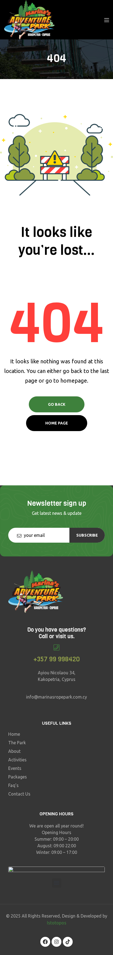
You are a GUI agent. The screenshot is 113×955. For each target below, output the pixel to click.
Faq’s (13, 785)
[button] (56, 883)
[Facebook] (45, 942)
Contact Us (19, 793)
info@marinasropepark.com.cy (56, 696)
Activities (17, 759)
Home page (56, 423)
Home (14, 734)
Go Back (56, 404)
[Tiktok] (68, 942)
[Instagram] (56, 942)
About (14, 751)
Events (14, 768)
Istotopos (56, 922)
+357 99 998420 (56, 659)
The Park (17, 742)
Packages (17, 776)
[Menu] (106, 20)
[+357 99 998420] (56, 647)
